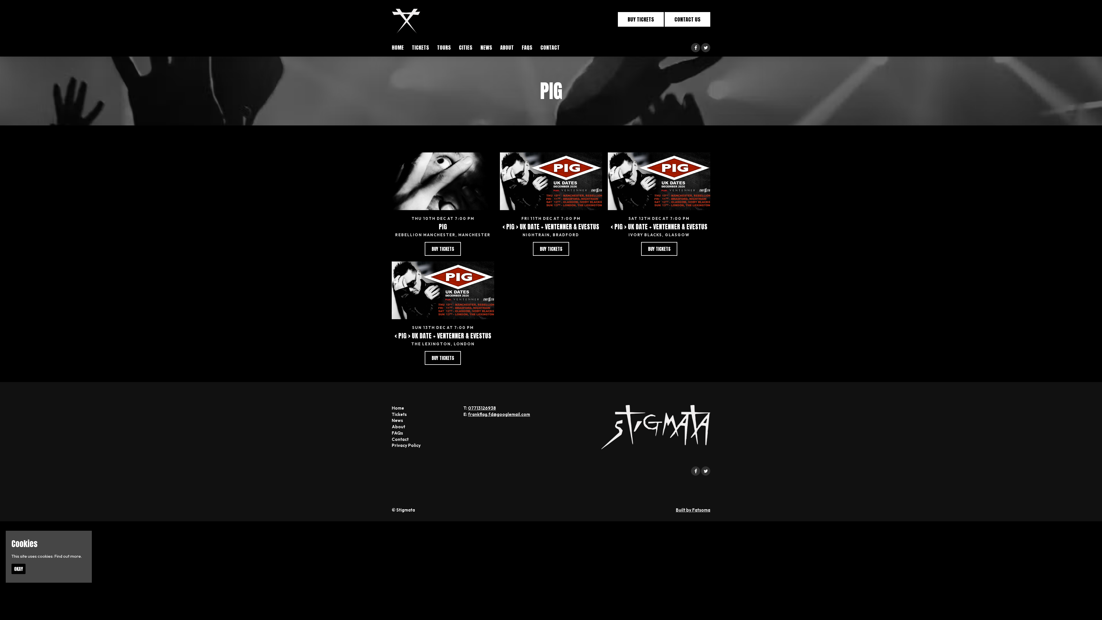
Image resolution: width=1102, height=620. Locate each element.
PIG (443, 226)
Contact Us (687, 19)
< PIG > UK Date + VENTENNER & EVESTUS (551, 226)
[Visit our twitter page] (705, 48)
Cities (465, 47)
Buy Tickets (641, 19)
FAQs (527, 47)
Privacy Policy (406, 445)
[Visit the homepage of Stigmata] (406, 19)
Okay (18, 568)
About (507, 47)
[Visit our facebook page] (695, 48)
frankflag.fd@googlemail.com (499, 414)
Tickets (420, 47)
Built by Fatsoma (693, 510)
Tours (444, 47)
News (486, 47)
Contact (550, 47)
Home (398, 47)
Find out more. (68, 556)
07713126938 (482, 408)
